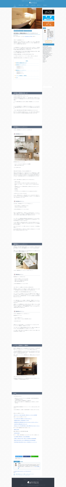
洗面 (14, 472)
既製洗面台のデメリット (20, 73)
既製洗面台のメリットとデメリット (21, 70)
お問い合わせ (48, 41)
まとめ (17, 77)
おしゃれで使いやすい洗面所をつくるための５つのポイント (23, 418)
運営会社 (38, 479)
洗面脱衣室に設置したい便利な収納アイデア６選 (21, 420)
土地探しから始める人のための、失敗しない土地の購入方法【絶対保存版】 (25, 438)
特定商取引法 (25, 479)
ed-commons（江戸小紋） (29, 36)
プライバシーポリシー (29, 479)
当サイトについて (34, 479)
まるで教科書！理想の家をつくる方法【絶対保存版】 (22, 436)
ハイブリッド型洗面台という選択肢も (21, 75)
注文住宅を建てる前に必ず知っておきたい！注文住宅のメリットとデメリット (25, 442)
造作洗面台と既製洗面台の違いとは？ (21, 62)
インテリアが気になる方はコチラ (27, 471)
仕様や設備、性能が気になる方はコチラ (18, 471)
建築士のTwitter (16, 429)
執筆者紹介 (15, 6)
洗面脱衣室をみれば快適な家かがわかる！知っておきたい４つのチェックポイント (26, 422)
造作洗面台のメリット (20, 66)
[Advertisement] (27, 85)
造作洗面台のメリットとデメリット (21, 64)
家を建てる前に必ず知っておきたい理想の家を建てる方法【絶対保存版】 (25, 440)
